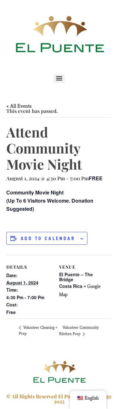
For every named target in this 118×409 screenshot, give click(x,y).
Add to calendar (48, 238)
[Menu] (59, 78)
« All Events (18, 106)
